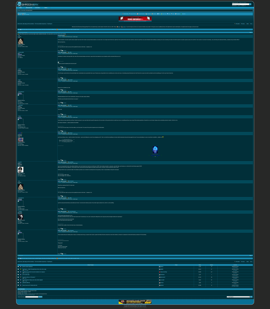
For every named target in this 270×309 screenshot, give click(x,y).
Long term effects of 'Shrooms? (29, 277)
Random (178, 13)
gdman (162, 266)
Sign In (20, 14)
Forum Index (126, 13)
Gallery (45, 7)
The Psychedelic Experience (40, 23)
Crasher (71, 181)
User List (164, 13)
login (119, 26)
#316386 (60, 70)
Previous (243, 23)
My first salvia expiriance (28, 266)
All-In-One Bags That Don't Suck (28, 29)
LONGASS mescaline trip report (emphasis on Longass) (34, 271)
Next (251, 23)
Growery (183, 13)
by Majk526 (235, 278)
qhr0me (162, 285)
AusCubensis (72, 211)
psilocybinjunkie (24, 292)
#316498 (60, 106)
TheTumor (163, 274)
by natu (235, 283)
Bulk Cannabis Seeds (75, 29)
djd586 (162, 269)
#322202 (60, 212)
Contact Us (243, 5)
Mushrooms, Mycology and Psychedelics (26, 23)
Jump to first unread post (23, 32)
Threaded (238, 23)
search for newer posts (58, 33)
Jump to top (21, 255)
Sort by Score (27, 294)
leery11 (162, 282)
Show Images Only (21, 294)
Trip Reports (49, 23)
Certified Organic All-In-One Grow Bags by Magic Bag (45, 29)
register (124, 26)
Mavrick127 (163, 277)
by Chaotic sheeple (235, 286)
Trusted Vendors (141, 13)
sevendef (162, 279)
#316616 (60, 117)
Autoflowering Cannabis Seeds (64, 29)
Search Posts (133, 13)
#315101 (60, 53)
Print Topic (32, 294)
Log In (239, 5)
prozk (71, 79)
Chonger (71, 230)
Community (37, 7)
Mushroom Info (29, 7)
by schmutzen (235, 275)
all (27, 270)
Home (20, 7)
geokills (71, 162)
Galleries (155, 13)
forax (71, 132)
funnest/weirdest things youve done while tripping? (33, 279)
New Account (234, 5)
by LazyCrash (235, 267)
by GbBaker (235, 270)
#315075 (60, 36)
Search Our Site (235, 2)
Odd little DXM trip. (26, 282)
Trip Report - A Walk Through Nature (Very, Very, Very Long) (34, 269)
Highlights (149, 13)
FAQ (159, 13)
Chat (169, 13)
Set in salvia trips (26, 274)
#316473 (60, 81)
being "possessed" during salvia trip (30, 285)
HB (70, 52)
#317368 (60, 163)
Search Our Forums (242, 2)
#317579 (60, 182)
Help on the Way (164, 271)
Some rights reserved (141, 305)
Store (173, 13)
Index (247, 23)
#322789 (60, 231)
